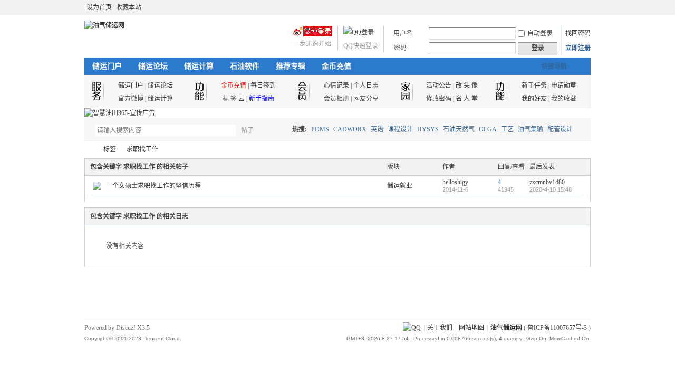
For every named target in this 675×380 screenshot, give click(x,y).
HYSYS (428, 129)
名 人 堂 (467, 98)
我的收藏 (563, 98)
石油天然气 (459, 129)
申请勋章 (563, 85)
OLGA (488, 129)
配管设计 (560, 129)
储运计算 (199, 66)
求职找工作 (142, 149)
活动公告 (438, 85)
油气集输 (530, 129)
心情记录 (336, 85)
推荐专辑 (290, 66)
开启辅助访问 (575, 7)
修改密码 (438, 98)
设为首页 (99, 7)
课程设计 (400, 129)
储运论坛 (153, 66)
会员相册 (336, 98)
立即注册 (578, 48)
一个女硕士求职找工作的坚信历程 (153, 185)
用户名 (402, 33)
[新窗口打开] (97, 188)
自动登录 (540, 33)
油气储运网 (88, 149)
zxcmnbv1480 (547, 182)
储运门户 (107, 66)
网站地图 (471, 327)
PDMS (320, 129)
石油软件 (244, 66)
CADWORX (350, 129)
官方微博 (130, 98)
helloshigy (455, 182)
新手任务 (534, 85)
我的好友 (534, 98)
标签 (109, 149)
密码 (400, 48)
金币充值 (336, 66)
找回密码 (578, 33)
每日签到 (263, 85)
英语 (377, 129)
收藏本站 (128, 7)
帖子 (247, 130)
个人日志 (366, 85)
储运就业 (399, 185)
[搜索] (278, 130)
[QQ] (412, 327)
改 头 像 (467, 85)
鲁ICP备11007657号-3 (557, 327)
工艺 (507, 129)
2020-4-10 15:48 (550, 189)
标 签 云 (234, 98)
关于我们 (439, 327)
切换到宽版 (584, 7)
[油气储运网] (104, 25)
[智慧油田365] (119, 113)
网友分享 (366, 98)
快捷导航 (554, 66)
